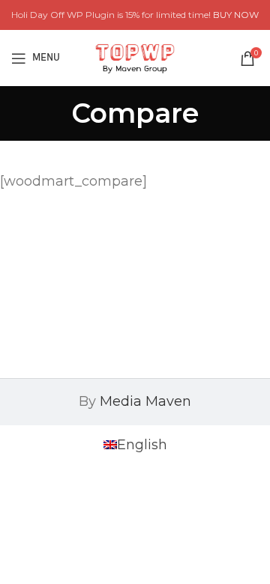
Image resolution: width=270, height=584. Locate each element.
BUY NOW (236, 14)
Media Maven (145, 401)
